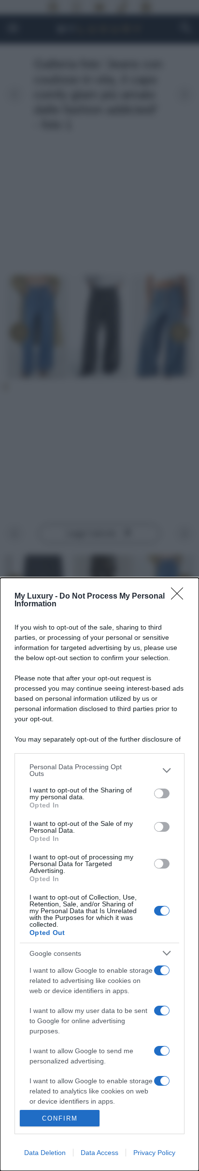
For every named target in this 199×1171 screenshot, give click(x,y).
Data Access (99, 1152)
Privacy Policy (154, 1152)
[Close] (180, 596)
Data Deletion (45, 1152)
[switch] (162, 793)
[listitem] (99, 770)
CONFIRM (60, 1118)
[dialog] (99, 874)
